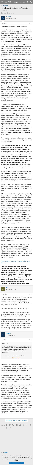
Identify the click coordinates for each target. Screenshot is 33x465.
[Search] (31, 2)
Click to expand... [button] (16, 358)
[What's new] (27, 2)
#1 (31, 23)
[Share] (29, 23)
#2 (31, 294)
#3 (31, 340)
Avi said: (4, 343)
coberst (4, 13)
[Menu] (2, 2)
